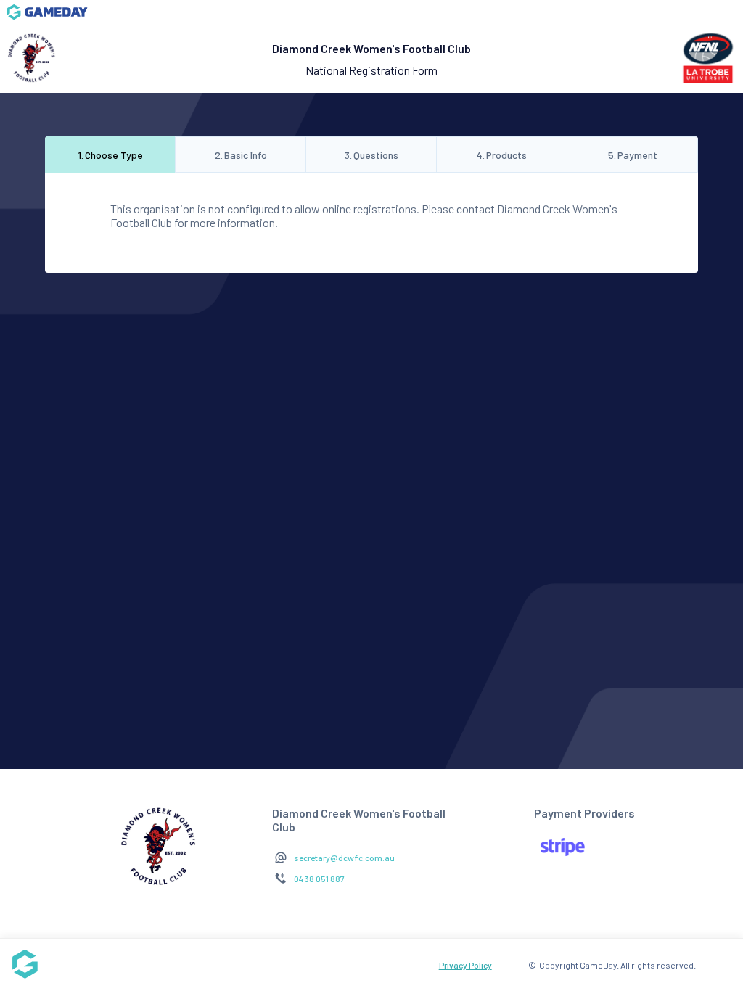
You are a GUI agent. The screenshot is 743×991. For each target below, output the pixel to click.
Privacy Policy (465, 965)
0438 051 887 (319, 878)
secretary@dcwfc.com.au (344, 857)
